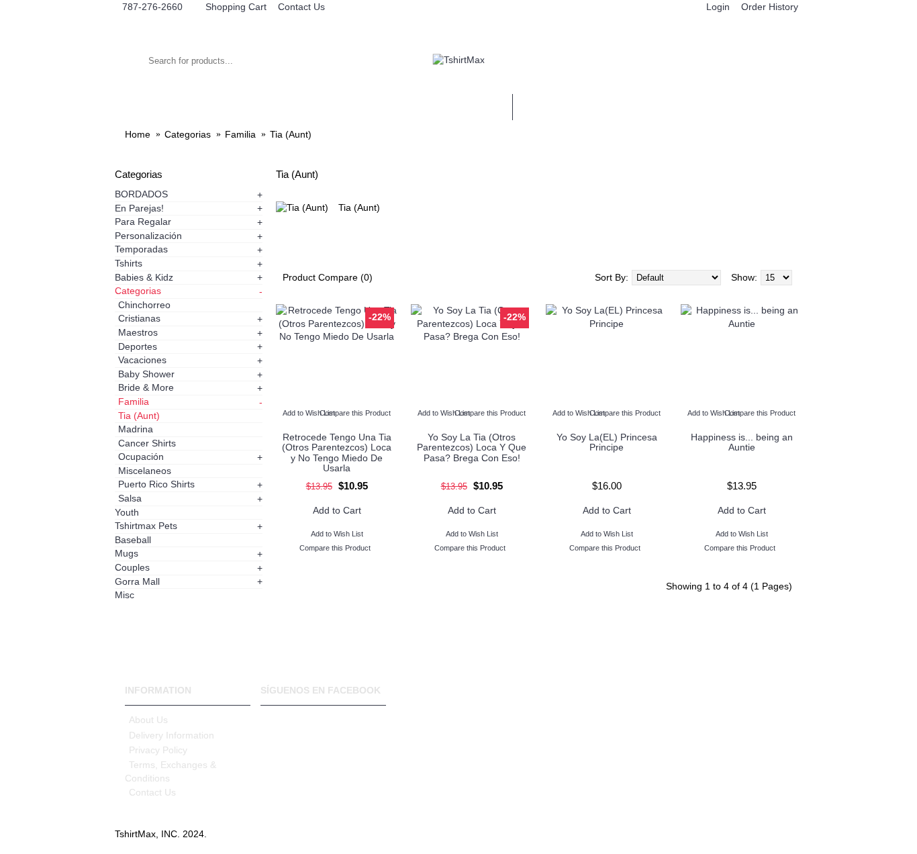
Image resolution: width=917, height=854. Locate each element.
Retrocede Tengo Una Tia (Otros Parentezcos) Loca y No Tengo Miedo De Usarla (336, 452)
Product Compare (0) (328, 277)
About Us (148, 719)
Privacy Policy (158, 750)
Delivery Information (171, 735)
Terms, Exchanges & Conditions (170, 771)
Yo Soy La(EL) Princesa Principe (607, 442)
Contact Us (152, 792)
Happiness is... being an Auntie (742, 442)
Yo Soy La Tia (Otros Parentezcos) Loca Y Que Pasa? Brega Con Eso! (471, 447)
